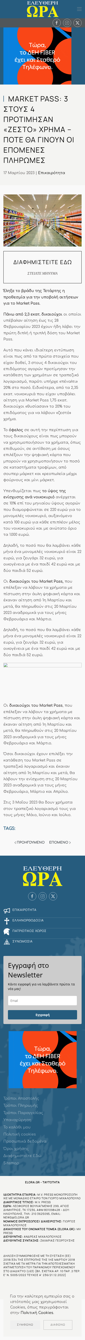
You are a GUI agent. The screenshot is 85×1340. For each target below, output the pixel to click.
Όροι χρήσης (16, 1149)
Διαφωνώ (58, 1324)
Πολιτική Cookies (37, 1313)
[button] (79, 9)
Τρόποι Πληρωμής (20, 1106)
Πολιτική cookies (19, 1134)
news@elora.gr (16, 1217)
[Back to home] (42, 9)
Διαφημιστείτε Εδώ (22, 1156)
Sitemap (11, 1163)
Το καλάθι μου (17, 1127)
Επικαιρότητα (51, 173)
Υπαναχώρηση (17, 1120)
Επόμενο (58, 842)
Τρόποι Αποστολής (21, 1098)
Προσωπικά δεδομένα (24, 1141)
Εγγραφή (43, 1015)
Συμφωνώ (25, 1324)
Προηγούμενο (31, 842)
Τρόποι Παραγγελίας (23, 1113)
